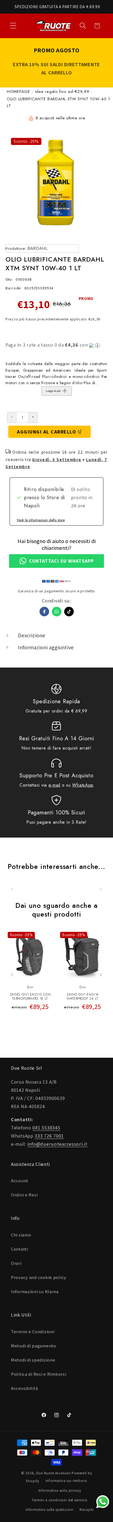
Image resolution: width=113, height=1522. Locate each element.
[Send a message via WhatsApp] (102, 1501)
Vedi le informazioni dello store (41, 520)
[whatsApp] (56, 611)
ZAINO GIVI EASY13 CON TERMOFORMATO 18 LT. (30, 997)
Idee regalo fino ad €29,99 (62, 92)
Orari (16, 1263)
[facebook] (44, 611)
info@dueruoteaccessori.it (57, 1144)
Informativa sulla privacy (59, 1490)
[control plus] (33, 417)
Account (19, 1181)
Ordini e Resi (24, 1195)
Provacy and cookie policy (38, 1277)
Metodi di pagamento (33, 1346)
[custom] (69, 611)
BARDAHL (37, 248)
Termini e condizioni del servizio (59, 1500)
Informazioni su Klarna (35, 1291)
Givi (30, 987)
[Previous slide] (12, 975)
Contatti (19, 1249)
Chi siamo (21, 1235)
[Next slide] (101, 975)
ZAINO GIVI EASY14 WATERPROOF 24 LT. (83, 997)
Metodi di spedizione (33, 1360)
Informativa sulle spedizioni (50, 1509)
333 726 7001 (49, 1136)
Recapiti (87, 1509)
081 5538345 (46, 1127)
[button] (13, 26)
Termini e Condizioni (32, 1332)
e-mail (54, 785)
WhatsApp (83, 785)
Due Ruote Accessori (53, 1473)
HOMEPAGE (18, 92)
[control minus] (11, 417)
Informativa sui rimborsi (66, 1480)
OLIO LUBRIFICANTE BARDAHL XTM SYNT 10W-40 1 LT (58, 102)
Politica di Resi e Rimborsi (38, 1374)
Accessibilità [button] (24, 1388)
